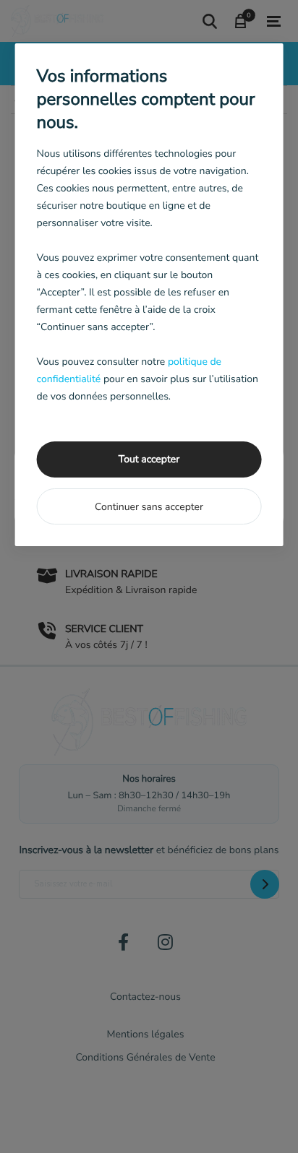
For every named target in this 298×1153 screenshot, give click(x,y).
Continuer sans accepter (149, 507)
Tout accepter (149, 459)
